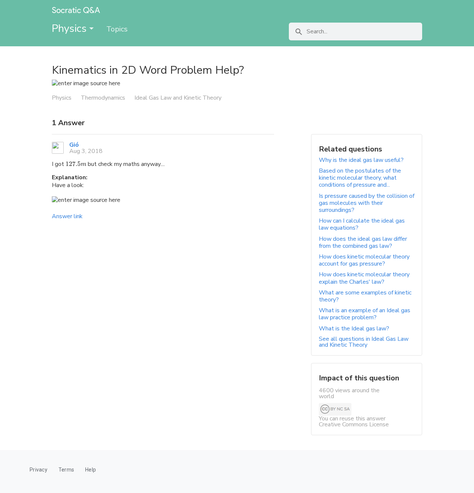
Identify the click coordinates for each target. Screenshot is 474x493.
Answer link (67, 216)
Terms (66, 470)
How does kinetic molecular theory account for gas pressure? (364, 260)
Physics (70, 28)
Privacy (38, 470)
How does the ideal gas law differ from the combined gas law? (363, 242)
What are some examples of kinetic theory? (365, 296)
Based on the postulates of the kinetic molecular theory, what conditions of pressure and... (360, 178)
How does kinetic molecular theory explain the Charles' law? (364, 278)
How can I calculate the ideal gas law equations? (362, 224)
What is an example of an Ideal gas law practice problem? (364, 314)
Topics (117, 29)
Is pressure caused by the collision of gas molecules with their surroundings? (366, 203)
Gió (74, 145)
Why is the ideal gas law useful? (361, 160)
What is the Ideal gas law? (354, 328)
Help (90, 470)
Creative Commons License (354, 424)
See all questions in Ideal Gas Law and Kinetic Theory (363, 342)
